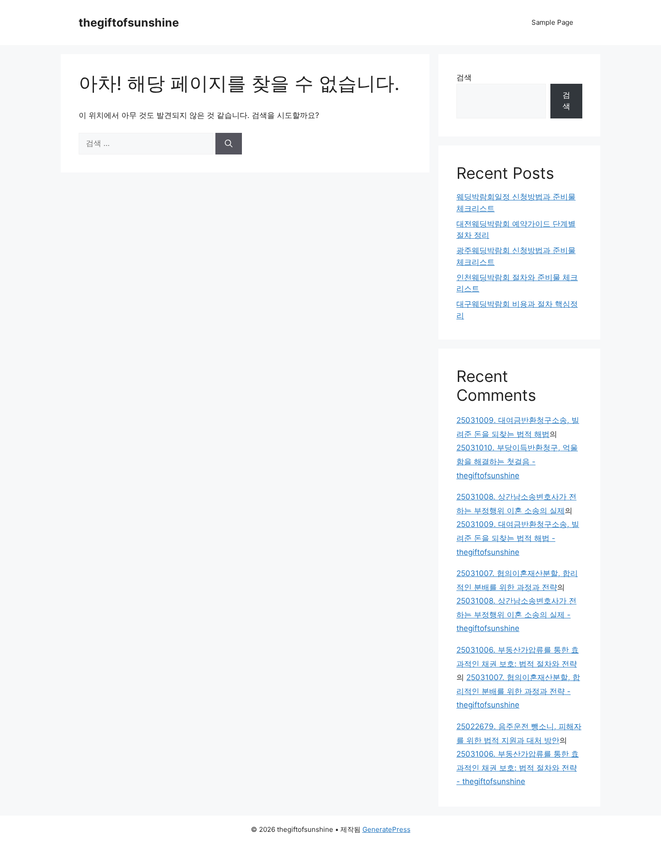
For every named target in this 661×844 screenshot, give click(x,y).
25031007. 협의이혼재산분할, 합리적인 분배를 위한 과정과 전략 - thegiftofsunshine (518, 691)
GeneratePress (386, 829)
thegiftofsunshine (129, 22)
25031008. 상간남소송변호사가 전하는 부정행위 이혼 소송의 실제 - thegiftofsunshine (516, 614)
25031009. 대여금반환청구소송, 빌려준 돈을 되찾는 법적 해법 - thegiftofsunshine (517, 538)
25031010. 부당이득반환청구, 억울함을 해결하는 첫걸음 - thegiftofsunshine (517, 461)
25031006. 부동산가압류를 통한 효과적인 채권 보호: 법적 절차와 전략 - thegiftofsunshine (517, 767)
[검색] (228, 143)
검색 (464, 77)
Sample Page (552, 22)
